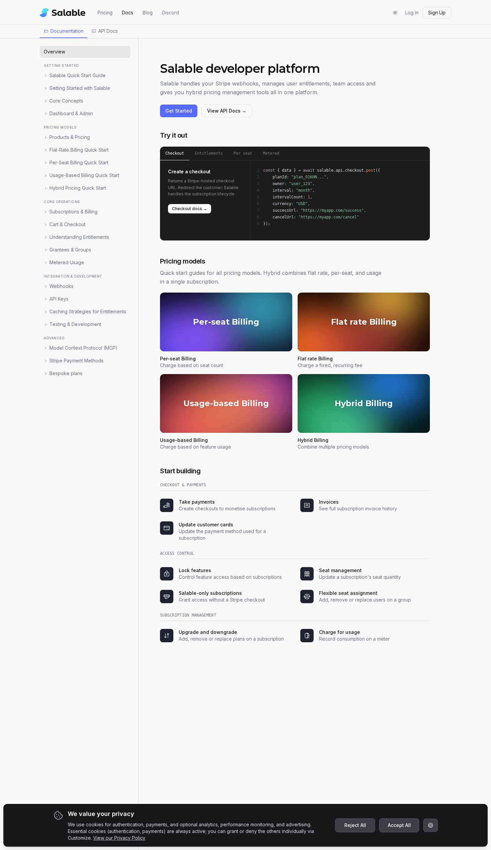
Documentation (67, 31)
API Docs (108, 31)
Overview (54, 51)
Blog (148, 12)
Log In (412, 12)
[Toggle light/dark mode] (395, 13)
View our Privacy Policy (119, 838)
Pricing (105, 12)
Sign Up (437, 12)
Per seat (242, 153)
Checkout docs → (189, 208)
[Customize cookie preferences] (430, 825)
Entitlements (209, 153)
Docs (127, 12)
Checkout (174, 153)
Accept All (399, 825)
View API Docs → (227, 111)
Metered (271, 153)
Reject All (355, 825)
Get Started (178, 111)
